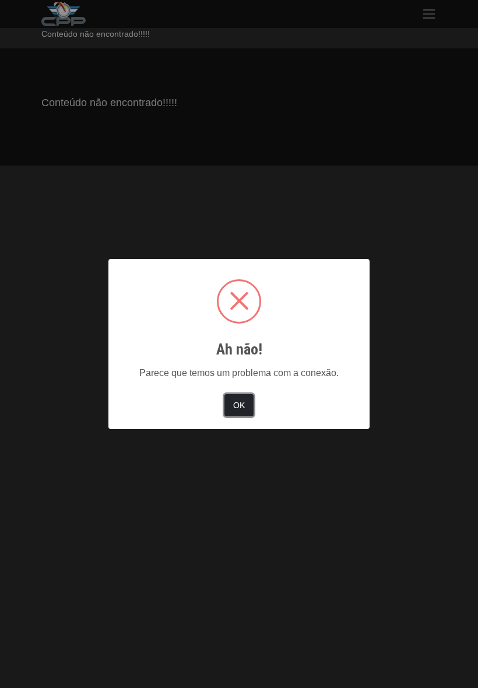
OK (239, 405)
